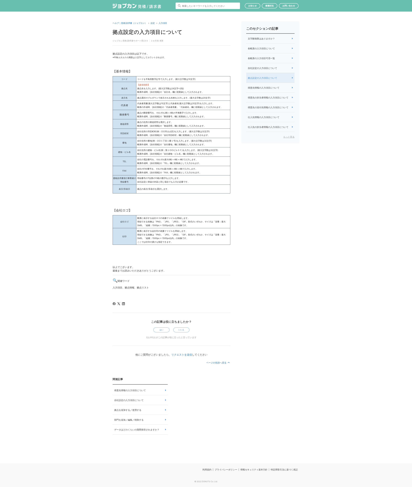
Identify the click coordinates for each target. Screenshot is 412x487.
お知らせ (252, 5)
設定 (153, 23)
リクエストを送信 (181, 354)
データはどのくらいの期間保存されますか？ (136, 429)
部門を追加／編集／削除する (129, 419)
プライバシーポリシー (226, 469)
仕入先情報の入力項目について (263, 117)
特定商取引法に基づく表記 (284, 469)
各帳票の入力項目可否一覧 (261, 58)
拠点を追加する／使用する (127, 410)
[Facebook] (114, 303)
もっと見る (289, 136)
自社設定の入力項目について (129, 400)
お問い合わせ (288, 5)
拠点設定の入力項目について (262, 77)
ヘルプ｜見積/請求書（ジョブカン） (130, 23)
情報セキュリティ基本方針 (253, 469)
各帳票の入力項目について (261, 48)
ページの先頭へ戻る (216, 362)
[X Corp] (118, 303)
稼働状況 (269, 5)
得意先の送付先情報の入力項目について (268, 107)
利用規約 (206, 469)
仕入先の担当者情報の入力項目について (268, 127)
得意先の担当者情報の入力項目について (268, 97)
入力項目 (163, 23)
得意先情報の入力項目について (130, 390)
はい (161, 330)
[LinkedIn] (123, 303)
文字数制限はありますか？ (261, 38)
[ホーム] (137, 7)
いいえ (181, 330)
